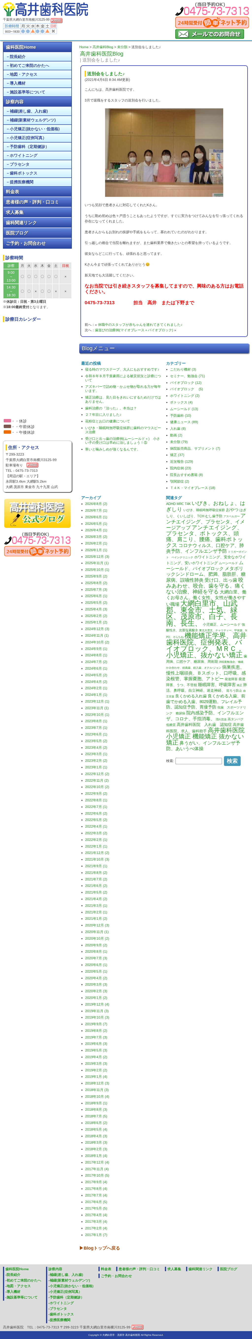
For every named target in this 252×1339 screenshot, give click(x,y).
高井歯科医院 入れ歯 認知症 (204, 724)
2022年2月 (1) (96, 840)
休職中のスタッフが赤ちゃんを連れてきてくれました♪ (140, 325)
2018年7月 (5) (96, 1116)
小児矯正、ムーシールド (222, 624)
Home (84, 47)
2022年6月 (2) (96, 813)
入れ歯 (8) (178, 429)
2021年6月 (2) (96, 886)
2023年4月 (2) (96, 747)
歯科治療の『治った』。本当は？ (111, 408)
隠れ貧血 (221, 719)
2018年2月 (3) (96, 1149)
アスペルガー (231, 516)
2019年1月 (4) (96, 1077)
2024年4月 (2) (96, 682)
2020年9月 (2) (96, 945)
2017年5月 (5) (96, 1208)
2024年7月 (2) (96, 662)
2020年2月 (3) (96, 991)
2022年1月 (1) (96, 846)
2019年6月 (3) (96, 1044)
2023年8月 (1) (96, 721)
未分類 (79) (179, 442)
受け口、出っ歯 (221, 580)
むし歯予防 (213, 516)
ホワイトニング (23, 155)
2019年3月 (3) (96, 1063)
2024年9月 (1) (96, 649)
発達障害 (231, 679)
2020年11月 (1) (97, 932)
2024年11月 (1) (97, 635)
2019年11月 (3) (97, 1011)
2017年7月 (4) (96, 1195)
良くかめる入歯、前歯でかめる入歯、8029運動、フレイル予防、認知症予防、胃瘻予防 (205, 701)
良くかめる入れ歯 (191, 696)
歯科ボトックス (23, 173)
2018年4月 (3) (96, 1136)
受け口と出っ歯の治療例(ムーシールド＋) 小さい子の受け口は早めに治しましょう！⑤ (122, 441)
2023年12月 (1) (97, 701)
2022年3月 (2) (96, 833)
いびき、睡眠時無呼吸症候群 (204, 510)
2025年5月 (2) (96, 603)
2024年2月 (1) (96, 688)
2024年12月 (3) (97, 629)
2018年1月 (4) (96, 1156)
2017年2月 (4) (96, 1228)
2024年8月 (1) (96, 655)
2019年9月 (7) (96, 1024)
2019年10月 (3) (97, 1017)
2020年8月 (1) (96, 951)
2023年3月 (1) (96, 754)
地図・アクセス (23, 74)
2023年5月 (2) (96, 741)
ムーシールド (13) (184, 409)
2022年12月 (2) (97, 774)
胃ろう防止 (234, 690)
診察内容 (15, 101)
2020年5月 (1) (96, 971)
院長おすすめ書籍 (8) (186, 475)
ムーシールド (228, 563)
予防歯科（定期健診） (29, 146)
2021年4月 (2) (96, 899)
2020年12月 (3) (97, 925)
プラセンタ (20, 164)
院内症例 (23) (180, 468)
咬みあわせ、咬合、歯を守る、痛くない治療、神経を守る (205, 586)
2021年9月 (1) (96, 866)
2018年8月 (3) (96, 1109)
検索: (170, 761)
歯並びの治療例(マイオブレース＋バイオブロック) (134, 330)
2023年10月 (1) (97, 715)
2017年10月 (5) (97, 1175)
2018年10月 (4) (97, 1096)
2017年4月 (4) (96, 1215)
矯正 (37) (177, 455)
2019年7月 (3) (96, 1037)
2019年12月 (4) (97, 1004)
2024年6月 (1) (96, 668)
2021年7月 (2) (96, 879)
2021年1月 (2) (96, 919)
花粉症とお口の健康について (107, 421)
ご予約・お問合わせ (26, 243)
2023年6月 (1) (96, 734)
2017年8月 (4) (96, 1189)
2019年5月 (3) (96, 1050)
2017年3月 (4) (96, 1222)
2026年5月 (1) (96, 524)
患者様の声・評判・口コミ (32, 202)
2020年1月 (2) (96, 998)
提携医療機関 (21, 182)
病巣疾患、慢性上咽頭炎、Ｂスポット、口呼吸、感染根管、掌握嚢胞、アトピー (206, 673)
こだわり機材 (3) (183, 369)
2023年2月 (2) (96, 761)
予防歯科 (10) (180, 416)
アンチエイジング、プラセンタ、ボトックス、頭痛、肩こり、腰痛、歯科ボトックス (204, 536)
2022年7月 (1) (96, 807)
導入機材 (18, 83)
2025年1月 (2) (96, 622)
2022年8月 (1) (96, 800)
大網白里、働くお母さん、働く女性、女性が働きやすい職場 (206, 598)
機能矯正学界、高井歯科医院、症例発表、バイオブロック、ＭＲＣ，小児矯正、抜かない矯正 (206, 645)
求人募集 (15, 212)
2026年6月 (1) (96, 517)
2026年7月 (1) (96, 510)
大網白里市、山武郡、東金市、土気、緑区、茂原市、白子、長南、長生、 (201, 613)
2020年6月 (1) (96, 965)
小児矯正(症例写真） (28, 138)
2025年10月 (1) (97, 570)
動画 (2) (176, 435)
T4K (188, 504)
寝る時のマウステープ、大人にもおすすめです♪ (122, 369)
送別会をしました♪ (106, 73)
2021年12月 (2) (97, 853)
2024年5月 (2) (96, 675)
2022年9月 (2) (96, 793)
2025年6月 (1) (96, 596)
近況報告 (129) (181, 461)
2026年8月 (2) (96, 504)
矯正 (239, 685)
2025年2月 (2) (96, 616)
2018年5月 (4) (96, 1129)
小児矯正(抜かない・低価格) (35, 129)
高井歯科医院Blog (101, 54)
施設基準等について (27, 92)
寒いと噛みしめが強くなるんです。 (112, 449)
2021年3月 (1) (96, 905)
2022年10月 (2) (97, 787)
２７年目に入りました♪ (103, 415)
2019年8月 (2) (96, 1031)
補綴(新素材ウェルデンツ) (33, 120)
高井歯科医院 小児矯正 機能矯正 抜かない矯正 (205, 736)
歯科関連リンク (21, 222)
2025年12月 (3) (97, 557)
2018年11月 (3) (97, 1090)
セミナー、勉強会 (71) (187, 376)
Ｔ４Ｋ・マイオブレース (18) (192, 488)
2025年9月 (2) (96, 576)
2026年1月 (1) (96, 550)
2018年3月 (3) (96, 1142)
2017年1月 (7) (96, 1235)
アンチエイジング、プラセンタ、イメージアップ (206, 521)
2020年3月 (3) (96, 984)
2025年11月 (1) (97, 563)
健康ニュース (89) (184, 422)
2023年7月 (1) (96, 728)
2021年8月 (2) (96, 873)
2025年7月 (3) (96, 589)
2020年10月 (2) (97, 938)
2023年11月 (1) (97, 708)
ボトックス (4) (181, 402)
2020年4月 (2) (96, 978)
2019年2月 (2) (96, 1070)
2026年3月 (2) (96, 537)
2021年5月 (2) (96, 892)
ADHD (171, 504)
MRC (180, 504)
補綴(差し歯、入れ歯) (29, 111)
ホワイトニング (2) (185, 396)
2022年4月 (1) (96, 826)
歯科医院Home (21, 47)
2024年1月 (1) (96, 695)
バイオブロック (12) (186, 383)
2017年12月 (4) (97, 1162)
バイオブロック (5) (186, 389)
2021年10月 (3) (97, 859)
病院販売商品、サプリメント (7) (195, 448)
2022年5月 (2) (96, 820)
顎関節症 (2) (179, 481)
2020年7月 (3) (96, 958)
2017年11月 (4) (97, 1169)
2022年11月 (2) (97, 780)
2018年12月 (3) (97, 1083)
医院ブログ (17, 232)
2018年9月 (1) (96, 1103)
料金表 (12, 191)
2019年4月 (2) (96, 1057)
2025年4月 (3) (96, 609)
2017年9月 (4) (96, 1182)
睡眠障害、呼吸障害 (217, 684)
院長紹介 (18, 57)
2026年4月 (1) (96, 530)
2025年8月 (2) (96, 583)
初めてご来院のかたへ (29, 65)
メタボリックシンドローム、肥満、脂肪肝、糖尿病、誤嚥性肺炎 (206, 574)
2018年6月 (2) (96, 1123)
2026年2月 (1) (96, 543)
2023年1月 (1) (96, 767)
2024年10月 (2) (97, 642)
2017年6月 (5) (96, 1202)
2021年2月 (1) (96, 912)
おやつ (232, 509)
